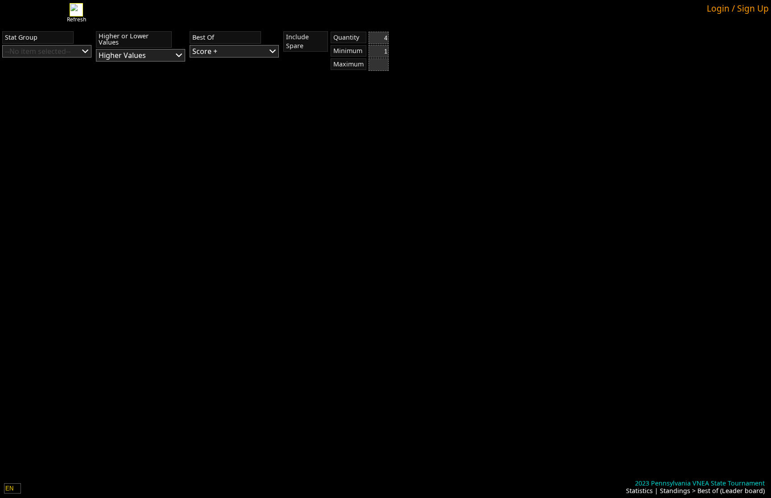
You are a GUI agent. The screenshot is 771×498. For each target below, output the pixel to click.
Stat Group (21, 37)
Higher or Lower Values (124, 39)
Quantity (346, 37)
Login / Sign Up (738, 8)
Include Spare (297, 41)
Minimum (347, 50)
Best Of (203, 37)
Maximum (348, 64)
